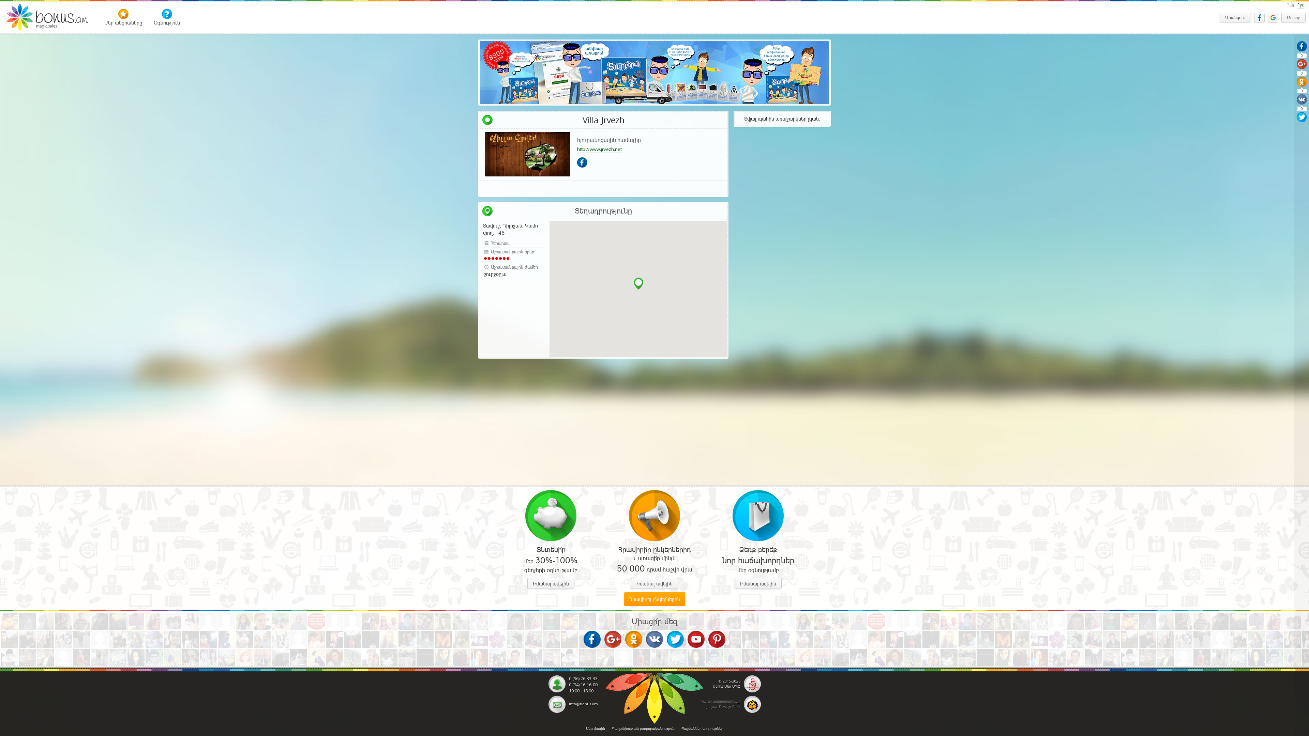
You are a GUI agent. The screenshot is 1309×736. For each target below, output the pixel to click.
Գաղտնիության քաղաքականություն (643, 728)
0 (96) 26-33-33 (583, 678)
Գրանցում (1235, 17)
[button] (638, 283)
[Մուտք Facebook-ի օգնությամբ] (1259, 17)
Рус (1300, 5)
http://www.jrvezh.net (599, 149)
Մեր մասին (595, 728)
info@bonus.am (583, 703)
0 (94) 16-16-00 (583, 685)
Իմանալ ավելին (551, 583)
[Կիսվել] (1302, 46)
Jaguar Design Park (723, 706)
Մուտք (1293, 17)
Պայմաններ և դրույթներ (702, 728)
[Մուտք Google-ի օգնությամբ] (1273, 17)
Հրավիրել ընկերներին (654, 599)
